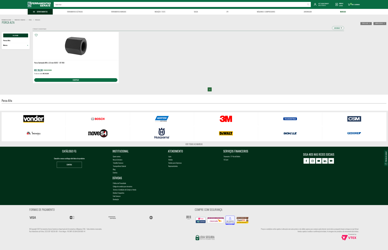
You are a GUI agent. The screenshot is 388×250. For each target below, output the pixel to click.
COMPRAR (76, 80)
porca (30, 20)
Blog (114, 169)
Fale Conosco (117, 196)
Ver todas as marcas (194, 144)
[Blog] (331, 161)
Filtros (15, 35)
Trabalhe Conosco (118, 163)
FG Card (226, 159)
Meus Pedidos (322, 5)
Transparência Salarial (119, 166)
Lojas (169, 156)
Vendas (170, 159)
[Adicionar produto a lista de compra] (36, 35)
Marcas (343, 12)
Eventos (115, 172)
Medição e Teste (160, 12)
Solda (196, 12)
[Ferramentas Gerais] (39, 7)
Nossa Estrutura (117, 159)
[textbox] (182, 4)
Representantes (173, 166)
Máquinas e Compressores (266, 12)
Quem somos (117, 156)
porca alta (37, 20)
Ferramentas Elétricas (75, 12)
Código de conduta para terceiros (122, 186)
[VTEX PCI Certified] (201, 218)
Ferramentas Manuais (118, 12)
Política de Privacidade (119, 183)
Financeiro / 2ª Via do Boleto (232, 156)
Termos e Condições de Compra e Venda (124, 189)
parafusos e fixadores (20, 20)
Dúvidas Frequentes (118, 193)
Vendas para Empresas (175, 163)
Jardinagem (308, 12)
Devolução (116, 199)
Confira (69, 164)
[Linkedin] (325, 161)
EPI (227, 12)
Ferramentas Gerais (6, 20)
